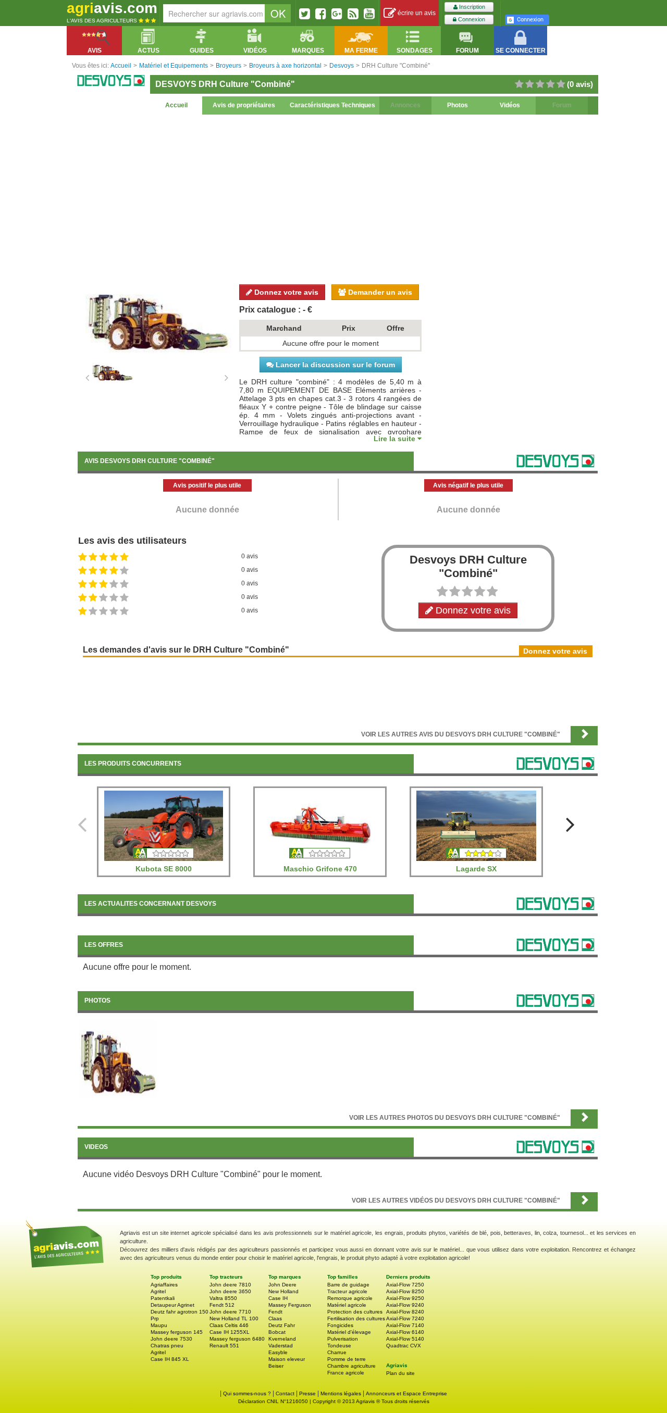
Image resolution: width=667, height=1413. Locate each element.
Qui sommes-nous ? (247, 1393)
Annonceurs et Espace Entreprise (406, 1393)
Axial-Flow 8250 (405, 1291)
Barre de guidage (348, 1284)
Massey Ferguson (289, 1305)
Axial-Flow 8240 (405, 1312)
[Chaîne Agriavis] (369, 13)
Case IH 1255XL (229, 1332)
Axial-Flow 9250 (405, 1298)
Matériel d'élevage (349, 1332)
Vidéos (510, 105)
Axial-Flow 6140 (405, 1332)
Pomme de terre (346, 1359)
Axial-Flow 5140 (405, 1339)
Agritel (158, 1291)
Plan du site (400, 1373)
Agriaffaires (164, 1284)
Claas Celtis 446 (229, 1325)
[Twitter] (304, 13)
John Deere (282, 1284)
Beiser (275, 1366)
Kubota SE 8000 (163, 869)
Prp (155, 1318)
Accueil (176, 105)
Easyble (278, 1352)
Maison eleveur (286, 1359)
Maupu (159, 1325)
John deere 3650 (230, 1291)
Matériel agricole (346, 1305)
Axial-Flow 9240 (405, 1305)
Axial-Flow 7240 (405, 1318)
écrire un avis (416, 13)
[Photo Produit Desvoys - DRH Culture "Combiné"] (118, 1058)
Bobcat (277, 1332)
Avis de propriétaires (244, 105)
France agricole (345, 1373)
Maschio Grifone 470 (320, 869)
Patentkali (163, 1298)
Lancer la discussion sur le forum (334, 364)
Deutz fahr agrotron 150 (179, 1312)
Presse (307, 1393)
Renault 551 (224, 1345)
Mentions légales (340, 1393)
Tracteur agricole (347, 1291)
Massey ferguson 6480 (237, 1339)
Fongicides (340, 1325)
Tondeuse (339, 1345)
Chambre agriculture (351, 1366)
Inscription (471, 7)
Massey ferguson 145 (177, 1332)
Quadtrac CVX (403, 1345)
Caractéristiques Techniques (332, 105)
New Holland (283, 1291)
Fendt (275, 1312)
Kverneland (282, 1339)
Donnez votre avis (285, 292)
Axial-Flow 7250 (405, 1284)
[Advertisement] (337, 198)
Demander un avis (379, 292)
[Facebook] (320, 13)
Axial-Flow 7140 (405, 1325)
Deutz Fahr (281, 1325)
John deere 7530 (171, 1339)
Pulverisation (342, 1339)
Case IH (278, 1298)
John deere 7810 (230, 1284)
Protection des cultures (354, 1312)
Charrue (337, 1352)
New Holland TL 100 (233, 1318)
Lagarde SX (476, 869)
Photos (457, 105)
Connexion (470, 19)
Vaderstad (280, 1345)
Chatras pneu (167, 1345)
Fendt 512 (221, 1305)
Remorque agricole (350, 1298)
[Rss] (353, 13)
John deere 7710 (230, 1312)
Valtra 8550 (223, 1298)
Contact (285, 1393)
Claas (275, 1318)
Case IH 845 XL (170, 1359)
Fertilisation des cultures (356, 1318)
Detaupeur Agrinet (172, 1305)
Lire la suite (395, 438)
